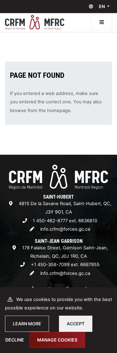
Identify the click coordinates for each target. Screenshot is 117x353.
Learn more (27, 323)
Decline (14, 339)
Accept (76, 323)
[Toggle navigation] (101, 22)
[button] (98, 6)
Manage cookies (57, 339)
